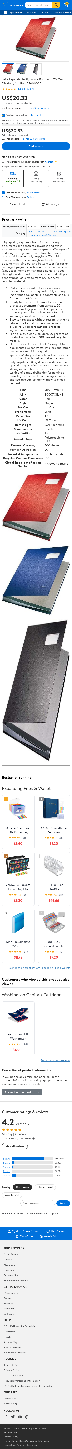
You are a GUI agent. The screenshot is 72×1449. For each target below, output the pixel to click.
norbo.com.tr (35, 115)
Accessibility (10, 1342)
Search (63, 1203)
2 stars (6, 1171)
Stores (7, 1298)
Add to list (19, 204)
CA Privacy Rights (13, 1375)
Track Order (26, 1236)
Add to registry (54, 204)
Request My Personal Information (22, 1380)
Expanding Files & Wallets (43, 234)
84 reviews (28, 88)
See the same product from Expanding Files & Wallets (39, 968)
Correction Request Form (22, 1092)
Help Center (58, 1231)
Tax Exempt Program (15, 1352)
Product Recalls (12, 1347)
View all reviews (15, 1146)
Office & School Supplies (59, 231)
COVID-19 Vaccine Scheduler (20, 1326)
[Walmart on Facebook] (6, 1417)
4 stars (6, 1162)
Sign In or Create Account (26, 1231)
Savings (44, 12)
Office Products (36, 231)
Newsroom (10, 1264)
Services (31, 12)
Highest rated (45, 1187)
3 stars (6, 1167)
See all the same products (55, 1060)
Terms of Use (11, 1365)
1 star (7, 1175)
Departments (15, 12)
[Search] (56, 5)
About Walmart (12, 1254)
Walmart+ (9, 1308)
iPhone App (10, 1398)
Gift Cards (9, 1314)
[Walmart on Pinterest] (27, 1417)
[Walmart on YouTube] (20, 1417)
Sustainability (11, 1275)
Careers (8, 1259)
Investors (9, 1270)
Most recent (22, 1187)
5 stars (6, 1158)
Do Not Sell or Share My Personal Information (28, 1386)
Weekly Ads (50, 1236)
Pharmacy (9, 1331)
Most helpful (12, 1195)
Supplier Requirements (16, 1280)
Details (30, 197)
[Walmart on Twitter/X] (13, 1417)
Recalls (7, 1336)
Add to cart (36, 146)
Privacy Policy (11, 1370)
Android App (10, 1403)
